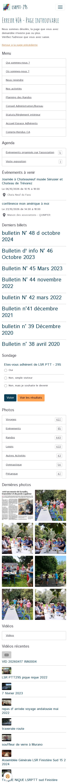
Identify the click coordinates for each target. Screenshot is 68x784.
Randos (33, 438)
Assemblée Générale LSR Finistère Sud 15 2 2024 (34, 762)
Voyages (33, 420)
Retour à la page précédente (20, 45)
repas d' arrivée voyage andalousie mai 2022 (30, 711)
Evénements (33, 429)
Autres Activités (33, 456)
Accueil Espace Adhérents (22, 123)
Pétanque (33, 474)
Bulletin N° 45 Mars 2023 (32, 269)
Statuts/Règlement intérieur (23, 115)
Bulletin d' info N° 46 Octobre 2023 (27, 254)
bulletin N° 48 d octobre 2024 (31, 236)
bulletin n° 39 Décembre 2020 (31, 330)
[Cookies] (7, 776)
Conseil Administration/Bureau (24, 106)
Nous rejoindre (14, 80)
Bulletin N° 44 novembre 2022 (31, 283)
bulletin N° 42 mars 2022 (32, 298)
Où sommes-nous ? (17, 71)
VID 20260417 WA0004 (19, 661)
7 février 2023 (12, 693)
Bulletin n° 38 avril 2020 (31, 344)
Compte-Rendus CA (18, 132)
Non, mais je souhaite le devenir (28, 385)
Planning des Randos (19, 97)
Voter (10, 398)
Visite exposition (33, 162)
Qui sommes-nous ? (18, 63)
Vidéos (10, 635)
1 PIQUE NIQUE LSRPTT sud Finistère (29, 780)
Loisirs (33, 447)
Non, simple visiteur (20, 378)
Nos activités (14, 89)
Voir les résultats (31, 398)
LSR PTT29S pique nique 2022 (24, 677)
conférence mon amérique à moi (25, 203)
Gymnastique (33, 465)
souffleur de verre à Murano (22, 744)
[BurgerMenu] (60, 7)
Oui (11, 370)
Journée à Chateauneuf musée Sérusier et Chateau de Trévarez (32, 181)
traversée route (13, 728)
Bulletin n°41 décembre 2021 (30, 312)
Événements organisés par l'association (33, 153)
